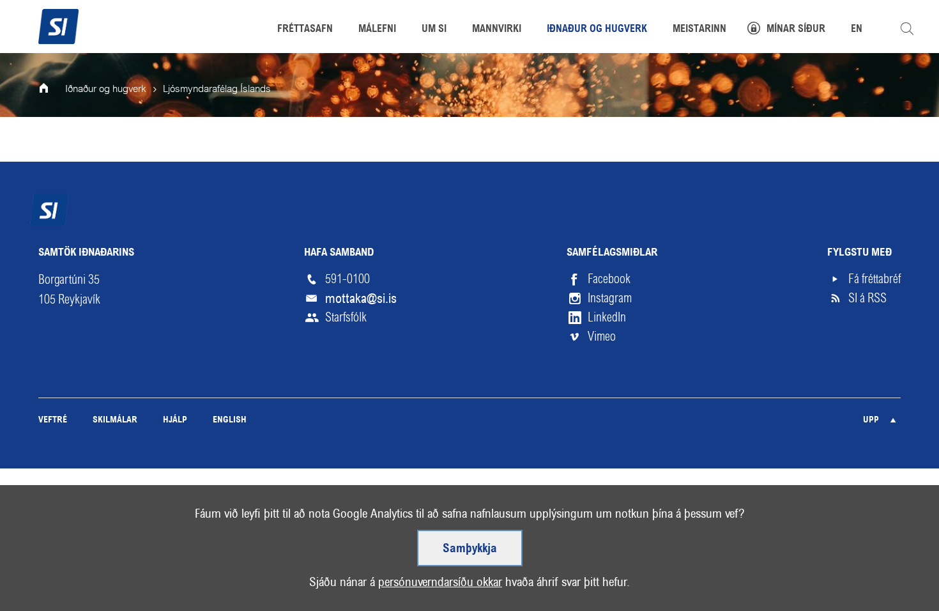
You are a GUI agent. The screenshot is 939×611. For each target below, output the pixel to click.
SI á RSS (867, 298)
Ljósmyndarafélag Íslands (217, 89)
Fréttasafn (305, 29)
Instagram (610, 298)
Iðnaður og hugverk (105, 89)
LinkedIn (607, 317)
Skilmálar (115, 420)
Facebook (609, 279)
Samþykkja (470, 549)
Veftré (52, 420)
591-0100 (347, 279)
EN (856, 29)
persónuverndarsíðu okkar (440, 582)
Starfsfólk (346, 317)
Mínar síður (796, 29)
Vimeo (602, 336)
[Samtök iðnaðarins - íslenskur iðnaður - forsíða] (58, 25)
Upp (871, 420)
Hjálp (175, 420)
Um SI (434, 29)
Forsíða (52, 89)
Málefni (377, 29)
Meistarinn (699, 29)
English (230, 420)
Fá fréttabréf (874, 279)
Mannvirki (496, 29)
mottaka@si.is (361, 298)
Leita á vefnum (907, 29)
